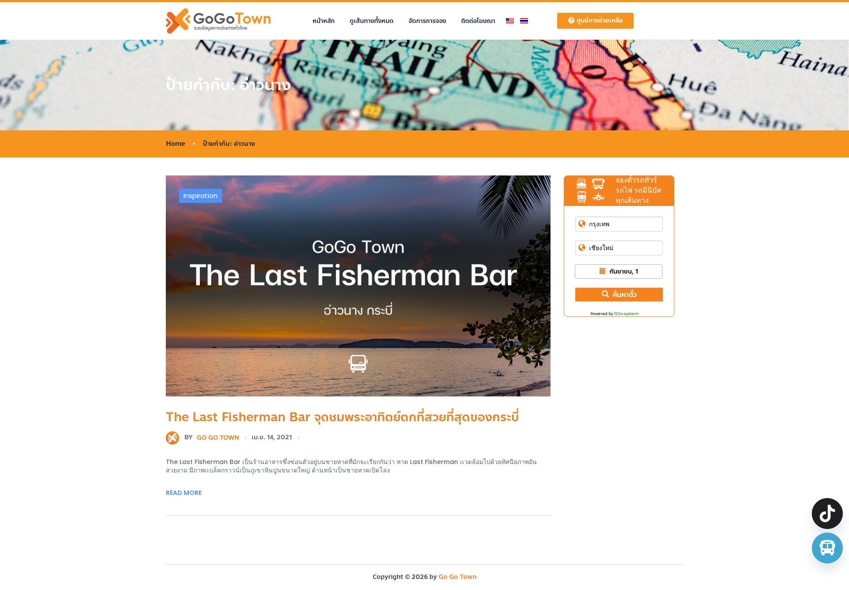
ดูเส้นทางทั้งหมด (372, 21)
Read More (184, 492)
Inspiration (201, 195)
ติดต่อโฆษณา (478, 21)
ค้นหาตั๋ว (624, 294)
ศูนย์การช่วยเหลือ (600, 20)
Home (175, 143)
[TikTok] (827, 513)
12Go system (626, 313)
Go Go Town (211, 437)
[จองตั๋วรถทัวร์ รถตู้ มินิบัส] (827, 548)
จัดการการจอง (427, 21)
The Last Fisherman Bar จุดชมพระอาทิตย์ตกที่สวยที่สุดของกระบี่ (342, 416)
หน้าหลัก (324, 21)
